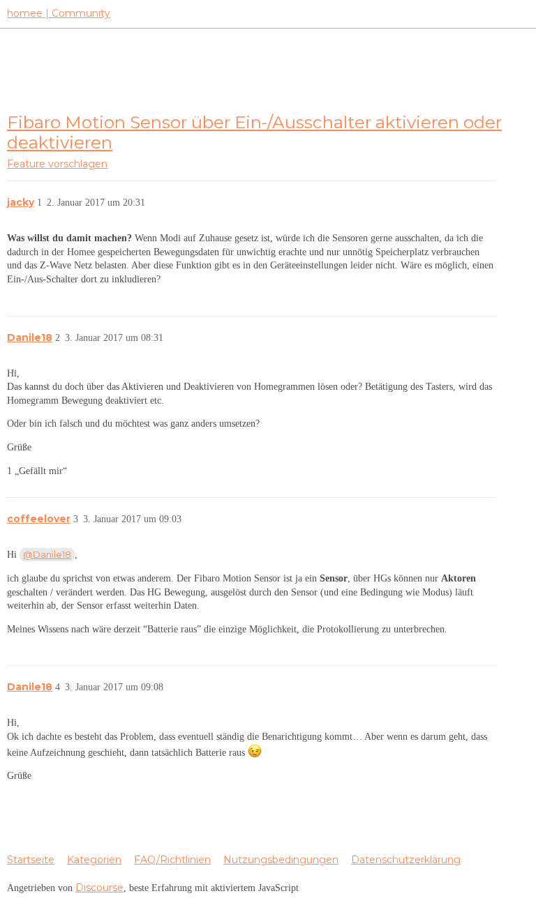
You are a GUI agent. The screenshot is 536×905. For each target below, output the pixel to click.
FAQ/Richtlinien (172, 859)
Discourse (99, 887)
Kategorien (94, 859)
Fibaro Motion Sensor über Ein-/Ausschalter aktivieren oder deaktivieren (254, 132)
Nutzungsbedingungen (280, 859)
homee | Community (58, 13)
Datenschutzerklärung (406, 859)
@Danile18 (47, 554)
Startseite (30, 859)
